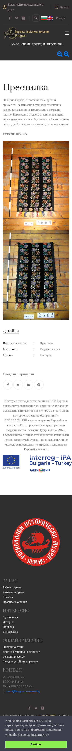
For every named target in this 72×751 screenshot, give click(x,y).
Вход (59, 18)
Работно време (12, 587)
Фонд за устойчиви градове (20, 661)
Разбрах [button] (36, 744)
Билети (64, 7)
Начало (14, 44)
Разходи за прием (14, 592)
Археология (10, 617)
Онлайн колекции (33, 44)
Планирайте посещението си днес (26, 7)
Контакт (8, 597)
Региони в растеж (14, 656)
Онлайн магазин (13, 647)
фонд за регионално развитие (21, 652)
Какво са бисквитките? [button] (33, 734)
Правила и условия (15, 602)
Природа (8, 627)
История (8, 622)
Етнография (10, 631)
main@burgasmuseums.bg (23, 691)
